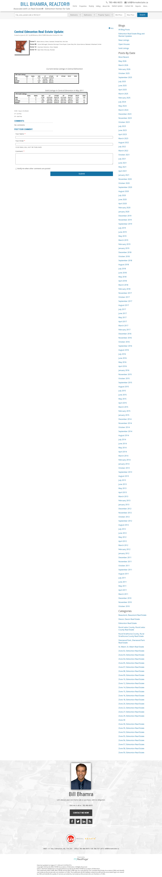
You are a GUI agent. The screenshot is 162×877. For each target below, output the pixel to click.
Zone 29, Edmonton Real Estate (131, 716)
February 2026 (124, 69)
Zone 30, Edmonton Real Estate (131, 724)
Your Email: (19, 141)
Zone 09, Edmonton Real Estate (131, 675)
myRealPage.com (81, 859)
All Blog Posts (124, 29)
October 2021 (124, 154)
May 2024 (122, 106)
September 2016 (125, 346)
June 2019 (122, 232)
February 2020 (124, 207)
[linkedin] (84, 821)
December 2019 (124, 216)
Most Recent (123, 57)
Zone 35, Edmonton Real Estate (131, 728)
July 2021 (122, 159)
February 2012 (124, 549)
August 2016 (123, 350)
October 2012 (124, 517)
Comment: (19, 151)
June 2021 (122, 163)
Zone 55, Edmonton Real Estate (131, 736)
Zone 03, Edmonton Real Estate (131, 655)
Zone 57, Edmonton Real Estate (131, 744)
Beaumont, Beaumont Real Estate (132, 615)
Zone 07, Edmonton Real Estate (131, 667)
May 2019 (122, 236)
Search (142, 15)
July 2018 (122, 268)
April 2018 (122, 281)
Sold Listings (123, 48)
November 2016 (125, 338)
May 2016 (122, 362)
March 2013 (123, 496)
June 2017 (122, 313)
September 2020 (125, 187)
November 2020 (125, 179)
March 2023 (123, 138)
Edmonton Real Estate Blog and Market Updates (131, 34)
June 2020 (122, 199)
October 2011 (124, 565)
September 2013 (125, 472)
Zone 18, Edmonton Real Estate (131, 699)
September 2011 (125, 569)
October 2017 (124, 297)
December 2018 (124, 252)
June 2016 (122, 358)
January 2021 (123, 175)
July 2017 (122, 309)
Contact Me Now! (81, 813)
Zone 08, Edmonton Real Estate (131, 671)
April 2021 (122, 171)
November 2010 (125, 602)
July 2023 (122, 126)
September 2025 (125, 77)
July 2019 (122, 228)
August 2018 (123, 264)
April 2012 (122, 541)
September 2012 (125, 521)
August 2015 (123, 386)
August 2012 (123, 525)
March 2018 (123, 285)
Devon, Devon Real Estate (129, 619)
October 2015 (124, 378)
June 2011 (122, 582)
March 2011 (123, 594)
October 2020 (124, 183)
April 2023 (122, 134)
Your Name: (20, 134)
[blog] (90, 821)
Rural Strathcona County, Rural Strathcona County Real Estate (131, 635)
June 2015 (122, 395)
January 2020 (123, 211)
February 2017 (124, 329)
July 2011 (122, 578)
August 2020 (123, 191)
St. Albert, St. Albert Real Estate (131, 647)
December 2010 (124, 598)
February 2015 (124, 411)
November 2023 (125, 118)
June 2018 (122, 272)
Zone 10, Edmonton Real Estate (131, 679)
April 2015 (122, 403)
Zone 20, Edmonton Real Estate (131, 704)
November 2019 (125, 220)
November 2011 (125, 561)
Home (75, 6)
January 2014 (123, 464)
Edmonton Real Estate (127, 623)
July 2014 (122, 439)
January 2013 (123, 504)
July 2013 (122, 480)
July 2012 (122, 529)
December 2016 (124, 334)
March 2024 (123, 110)
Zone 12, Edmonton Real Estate (131, 683)
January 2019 (123, 248)
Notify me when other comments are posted (33, 168)
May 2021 (122, 167)
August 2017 (123, 305)
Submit (82, 174)
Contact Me (129, 6)
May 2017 (122, 317)
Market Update (117, 6)
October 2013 (124, 468)
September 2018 (125, 260)
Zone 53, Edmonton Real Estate (131, 732)
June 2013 (122, 484)
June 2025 (122, 85)
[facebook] (72, 821)
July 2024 (122, 102)
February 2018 (124, 289)
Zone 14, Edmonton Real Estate (131, 687)
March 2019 (123, 240)
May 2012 (122, 537)
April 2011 (122, 590)
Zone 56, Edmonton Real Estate (131, 740)
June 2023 (122, 130)
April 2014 (122, 451)
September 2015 (125, 382)
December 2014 (124, 419)
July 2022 (122, 146)
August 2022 (123, 142)
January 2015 (123, 415)
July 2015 (122, 390)
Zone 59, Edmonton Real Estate (131, 752)
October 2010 (124, 606)
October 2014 (124, 427)
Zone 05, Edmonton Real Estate (131, 663)
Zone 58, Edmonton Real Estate (131, 748)
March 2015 (123, 407)
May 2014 (122, 447)
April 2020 (122, 203)
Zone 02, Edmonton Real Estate (131, 651)
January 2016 (123, 370)
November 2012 (125, 513)
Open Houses (124, 44)
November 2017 (125, 293)
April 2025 (122, 89)
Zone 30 (121, 720)
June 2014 (122, 443)
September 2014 (125, 431)
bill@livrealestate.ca (112, 848)
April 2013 (122, 492)
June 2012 (122, 533)
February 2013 (124, 500)
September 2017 (125, 301)
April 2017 (122, 321)
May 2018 (122, 277)
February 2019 (124, 244)
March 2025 (123, 93)
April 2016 (122, 366)
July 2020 (122, 195)
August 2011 (123, 574)
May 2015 (122, 399)
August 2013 (123, 476)
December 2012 (124, 508)
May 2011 (122, 586)
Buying (91, 6)
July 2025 (122, 81)
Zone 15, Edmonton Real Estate (131, 691)
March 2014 (123, 456)
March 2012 (123, 545)
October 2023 (124, 122)
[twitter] (78, 821)
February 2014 (124, 460)
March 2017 (123, 325)
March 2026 (123, 65)
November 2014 (125, 423)
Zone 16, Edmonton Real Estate (131, 695)
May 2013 (122, 488)
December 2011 (124, 557)
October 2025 (124, 73)
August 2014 (123, 435)
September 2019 (125, 224)
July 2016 (122, 354)
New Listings (123, 40)
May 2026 (122, 61)
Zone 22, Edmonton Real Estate (131, 708)
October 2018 (124, 256)
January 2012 (123, 553)
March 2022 (123, 150)
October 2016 (124, 342)
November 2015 (125, 374)
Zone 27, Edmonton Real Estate (131, 712)
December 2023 (124, 114)
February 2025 (124, 98)
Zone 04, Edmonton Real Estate (131, 659)
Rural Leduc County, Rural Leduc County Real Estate (131, 628)
